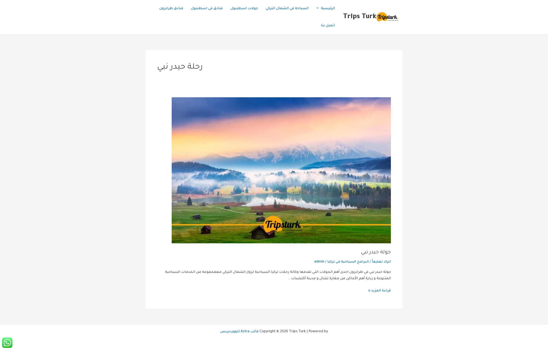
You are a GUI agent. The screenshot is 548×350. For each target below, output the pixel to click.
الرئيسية (328, 8)
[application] (318, 8)
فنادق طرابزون (171, 8)
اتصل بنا (328, 26)
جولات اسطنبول (244, 8)
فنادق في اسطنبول (207, 8)
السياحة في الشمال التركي (287, 8)
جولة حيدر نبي (376, 252)
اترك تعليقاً (381, 262)
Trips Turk (360, 17)
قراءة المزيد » (379, 290)
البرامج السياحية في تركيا (348, 262)
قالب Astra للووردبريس (239, 332)
